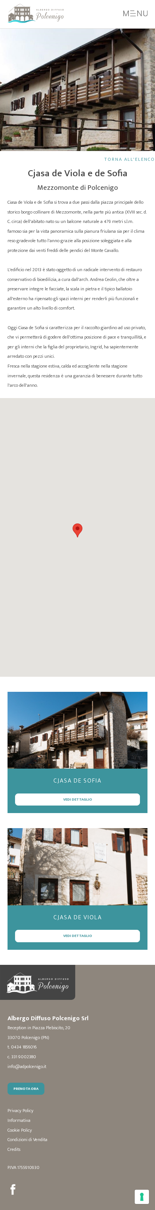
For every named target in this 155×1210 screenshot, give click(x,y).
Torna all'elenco (129, 159)
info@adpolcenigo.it (27, 1067)
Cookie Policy (20, 1130)
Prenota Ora (26, 1088)
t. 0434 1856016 (22, 1047)
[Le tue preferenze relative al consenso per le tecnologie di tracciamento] (142, 1197)
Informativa (19, 1121)
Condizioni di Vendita (27, 1140)
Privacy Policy (20, 1111)
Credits (14, 1150)
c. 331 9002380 (22, 1057)
